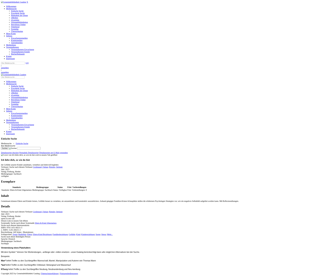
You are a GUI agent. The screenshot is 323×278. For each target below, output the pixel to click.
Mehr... (110, 234)
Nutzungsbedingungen (69, 273)
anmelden (5, 68)
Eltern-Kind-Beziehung (42, 234)
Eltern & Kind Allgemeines (46, 223)
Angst (14, 234)
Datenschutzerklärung (50, 273)
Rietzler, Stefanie (56, 167)
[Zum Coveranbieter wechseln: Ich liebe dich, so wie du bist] (18, 155)
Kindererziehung (88, 234)
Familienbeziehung (60, 234)
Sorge (98, 234)
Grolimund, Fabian (40, 167)
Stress (103, 234)
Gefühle (72, 234)
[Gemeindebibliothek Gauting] (13, 2)
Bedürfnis (22, 234)
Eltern (29, 234)
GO (27, 63)
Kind (78, 234)
